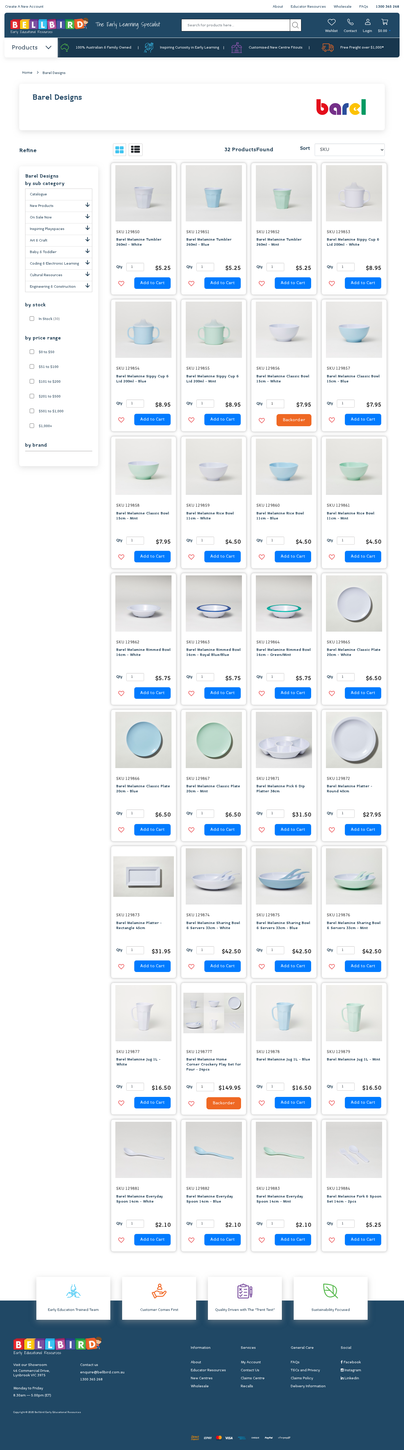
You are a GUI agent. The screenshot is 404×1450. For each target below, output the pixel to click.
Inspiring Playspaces (47, 229)
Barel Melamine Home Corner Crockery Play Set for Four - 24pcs (213, 1064)
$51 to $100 (49, 367)
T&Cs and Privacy (305, 1370)
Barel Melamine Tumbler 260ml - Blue (209, 242)
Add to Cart (152, 283)
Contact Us (250, 1370)
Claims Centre (253, 1378)
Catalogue (38, 194)
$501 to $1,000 (51, 411)
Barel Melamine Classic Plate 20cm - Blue (143, 789)
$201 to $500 (50, 396)
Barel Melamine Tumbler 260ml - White (138, 242)
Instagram (352, 1370)
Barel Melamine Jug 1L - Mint (353, 1059)
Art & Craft (38, 240)
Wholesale (343, 7)
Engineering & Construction (53, 287)
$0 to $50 (46, 352)
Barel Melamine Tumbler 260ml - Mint (279, 242)
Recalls (247, 1386)
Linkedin (351, 1378)
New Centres (202, 1378)
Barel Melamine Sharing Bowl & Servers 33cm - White (213, 925)
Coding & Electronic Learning (54, 263)
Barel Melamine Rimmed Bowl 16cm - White (143, 652)
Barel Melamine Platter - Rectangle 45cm (139, 925)
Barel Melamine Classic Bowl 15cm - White (282, 379)
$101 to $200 (50, 382)
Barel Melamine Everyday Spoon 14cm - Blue (209, 1199)
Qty (119, 267)
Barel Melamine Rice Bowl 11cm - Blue (280, 516)
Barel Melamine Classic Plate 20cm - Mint (213, 789)
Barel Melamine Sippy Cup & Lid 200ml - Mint (212, 379)
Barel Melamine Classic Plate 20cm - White (354, 652)
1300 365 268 (387, 7)
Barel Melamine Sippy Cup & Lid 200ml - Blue (142, 379)
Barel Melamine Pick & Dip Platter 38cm (280, 789)
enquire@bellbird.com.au (102, 1372)
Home (27, 73)
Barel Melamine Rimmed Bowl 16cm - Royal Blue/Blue (213, 652)
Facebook (352, 1362)
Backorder (294, 420)
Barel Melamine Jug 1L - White (138, 1062)
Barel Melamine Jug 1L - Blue (283, 1059)
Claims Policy (302, 1378)
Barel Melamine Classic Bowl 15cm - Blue (353, 379)
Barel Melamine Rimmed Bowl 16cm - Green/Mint (283, 652)
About (278, 7)
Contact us (89, 1365)
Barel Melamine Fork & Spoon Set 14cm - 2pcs (354, 1199)
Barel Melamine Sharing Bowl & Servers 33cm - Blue (283, 925)
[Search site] (295, 25)
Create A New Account (24, 7)
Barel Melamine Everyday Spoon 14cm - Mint (279, 1199)
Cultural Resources (46, 275)
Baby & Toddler (43, 252)
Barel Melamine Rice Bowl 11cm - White (210, 516)
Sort (305, 148)
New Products (42, 206)
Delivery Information (308, 1386)
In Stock (49, 319)
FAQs (363, 7)
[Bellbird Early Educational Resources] (49, 25)
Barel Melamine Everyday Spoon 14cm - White (139, 1199)
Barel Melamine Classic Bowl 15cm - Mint (142, 516)
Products (25, 48)
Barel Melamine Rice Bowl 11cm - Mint (350, 516)
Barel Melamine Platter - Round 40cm (349, 789)
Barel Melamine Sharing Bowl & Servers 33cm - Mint (354, 925)
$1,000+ (45, 426)
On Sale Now (41, 217)
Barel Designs (54, 73)
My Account (251, 1362)
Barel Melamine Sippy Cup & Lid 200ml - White (353, 242)
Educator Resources (308, 7)
